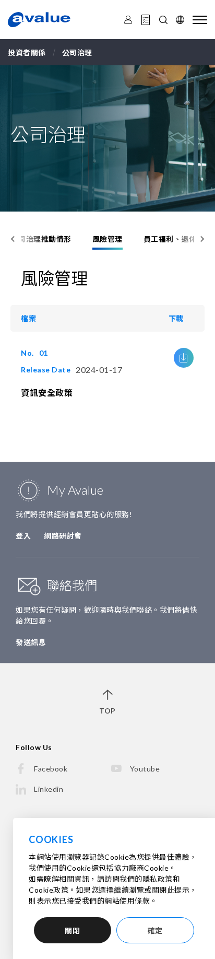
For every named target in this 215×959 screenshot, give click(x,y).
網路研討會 (63, 535)
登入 (23, 535)
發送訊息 (31, 642)
